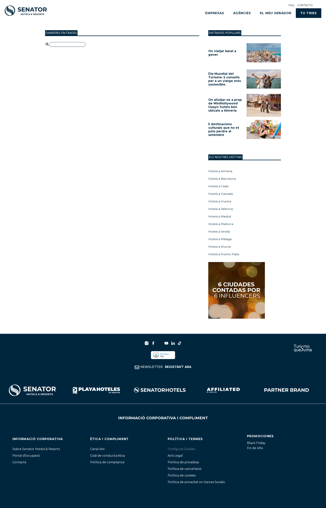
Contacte (19, 462)
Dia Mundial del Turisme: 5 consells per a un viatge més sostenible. (224, 79)
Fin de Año (255, 448)
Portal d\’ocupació (26, 455)
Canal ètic (97, 449)
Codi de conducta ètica (107, 455)
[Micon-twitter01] (160, 343)
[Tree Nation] (163, 355)
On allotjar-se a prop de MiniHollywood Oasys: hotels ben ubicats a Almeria (225, 105)
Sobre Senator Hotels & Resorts (36, 449)
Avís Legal (175, 455)
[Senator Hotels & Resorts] (146, 343)
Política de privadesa (183, 462)
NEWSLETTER (165, 367)
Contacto (305, 5)
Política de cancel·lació (184, 469)
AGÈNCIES (242, 13)
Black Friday (256, 443)
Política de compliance (107, 462)
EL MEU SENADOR (275, 13)
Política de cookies (182, 475)
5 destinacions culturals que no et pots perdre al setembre (223, 129)
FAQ (291, 5)
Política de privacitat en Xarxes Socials (196, 482)
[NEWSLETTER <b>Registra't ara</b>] (137, 367)
